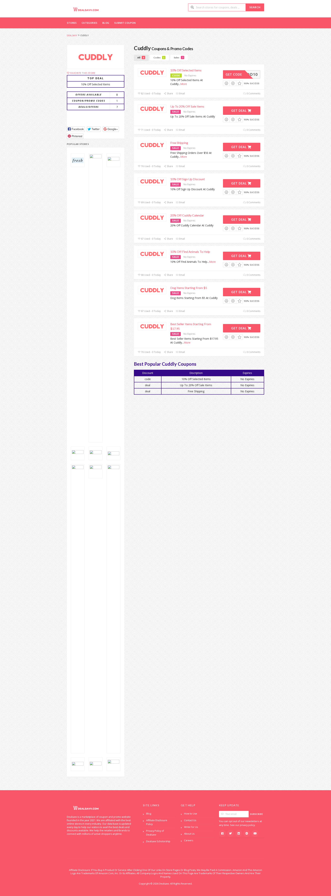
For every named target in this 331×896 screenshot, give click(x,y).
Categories (89, 22)
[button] (76, 129)
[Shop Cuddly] (95, 57)
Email (182, 93)
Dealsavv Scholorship (158, 841)
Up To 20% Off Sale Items (187, 106)
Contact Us (190, 820)
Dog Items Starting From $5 (188, 288)
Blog (105, 22)
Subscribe (256, 814)
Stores (72, 22)
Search (255, 7)
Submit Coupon (125, 22)
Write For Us (191, 827)
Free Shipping (179, 142)
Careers (188, 840)
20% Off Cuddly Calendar (187, 215)
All (140, 57)
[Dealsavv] (86, 9)
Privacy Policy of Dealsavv (155, 832)
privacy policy (247, 825)
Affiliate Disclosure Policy (156, 822)
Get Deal (239, 111)
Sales (178, 57)
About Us (189, 833)
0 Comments (253, 93)
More (183, 84)
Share (169, 93)
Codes (158, 57)
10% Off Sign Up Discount (187, 179)
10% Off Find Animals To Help (190, 251)
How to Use (190, 813)
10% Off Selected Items (186, 70)
